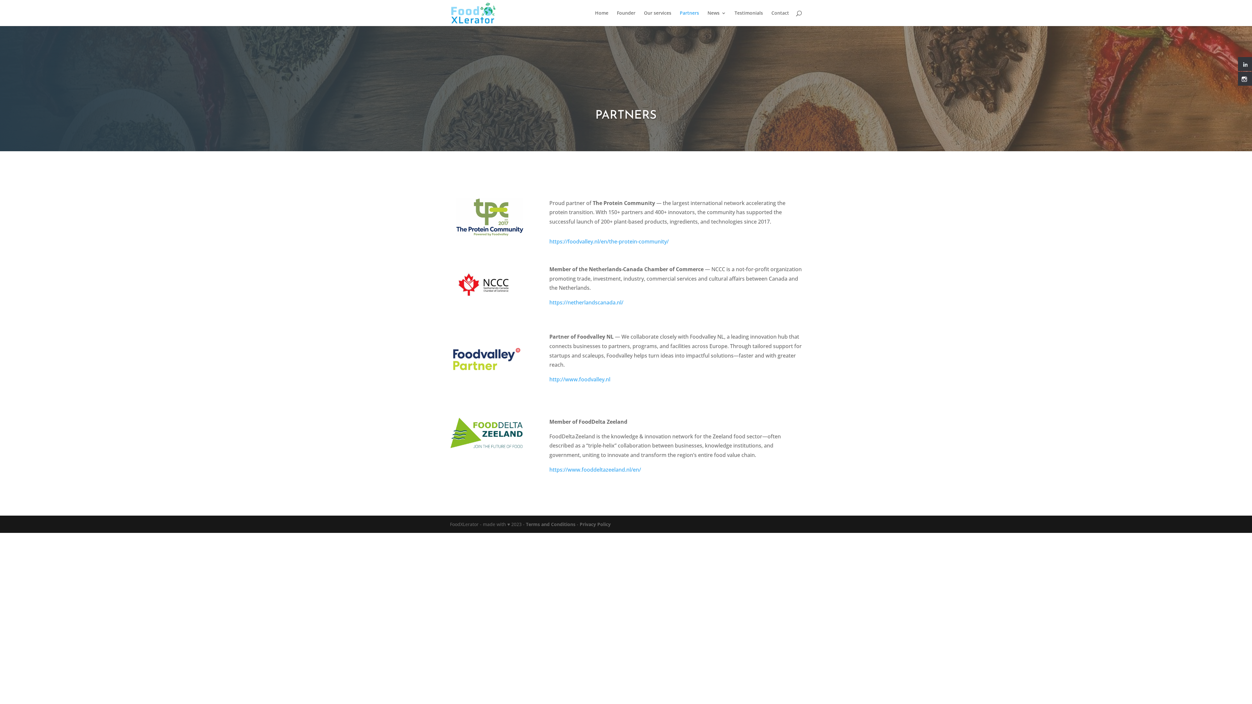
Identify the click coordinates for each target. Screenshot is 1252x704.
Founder (626, 13)
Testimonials (749, 13)
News (714, 13)
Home (601, 13)
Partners (689, 13)
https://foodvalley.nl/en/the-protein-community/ (609, 241)
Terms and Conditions (550, 524)
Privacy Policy (595, 524)
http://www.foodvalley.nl (579, 379)
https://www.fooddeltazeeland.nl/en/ (595, 469)
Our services (657, 13)
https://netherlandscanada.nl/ (586, 302)
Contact (780, 13)
